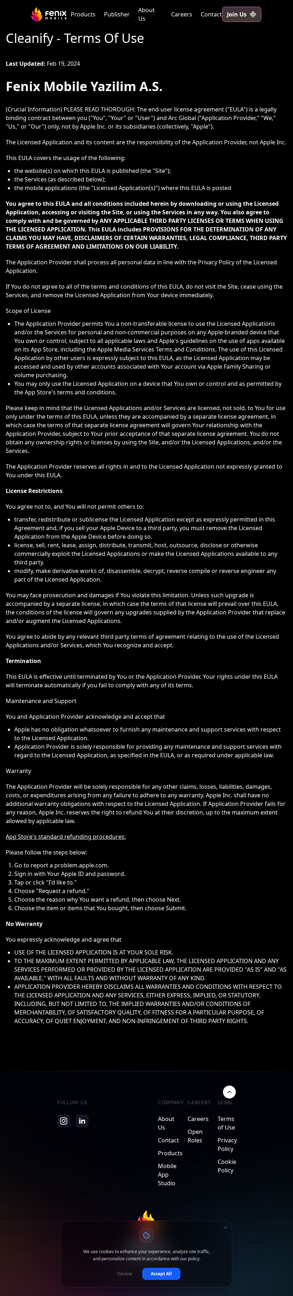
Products (83, 14)
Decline (124, 1274)
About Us (146, 14)
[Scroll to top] (229, 1092)
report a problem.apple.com (69, 865)
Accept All (161, 1274)
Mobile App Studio (167, 1174)
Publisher (117, 14)
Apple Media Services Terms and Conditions (156, 349)
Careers (181, 14)
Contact (211, 14)
